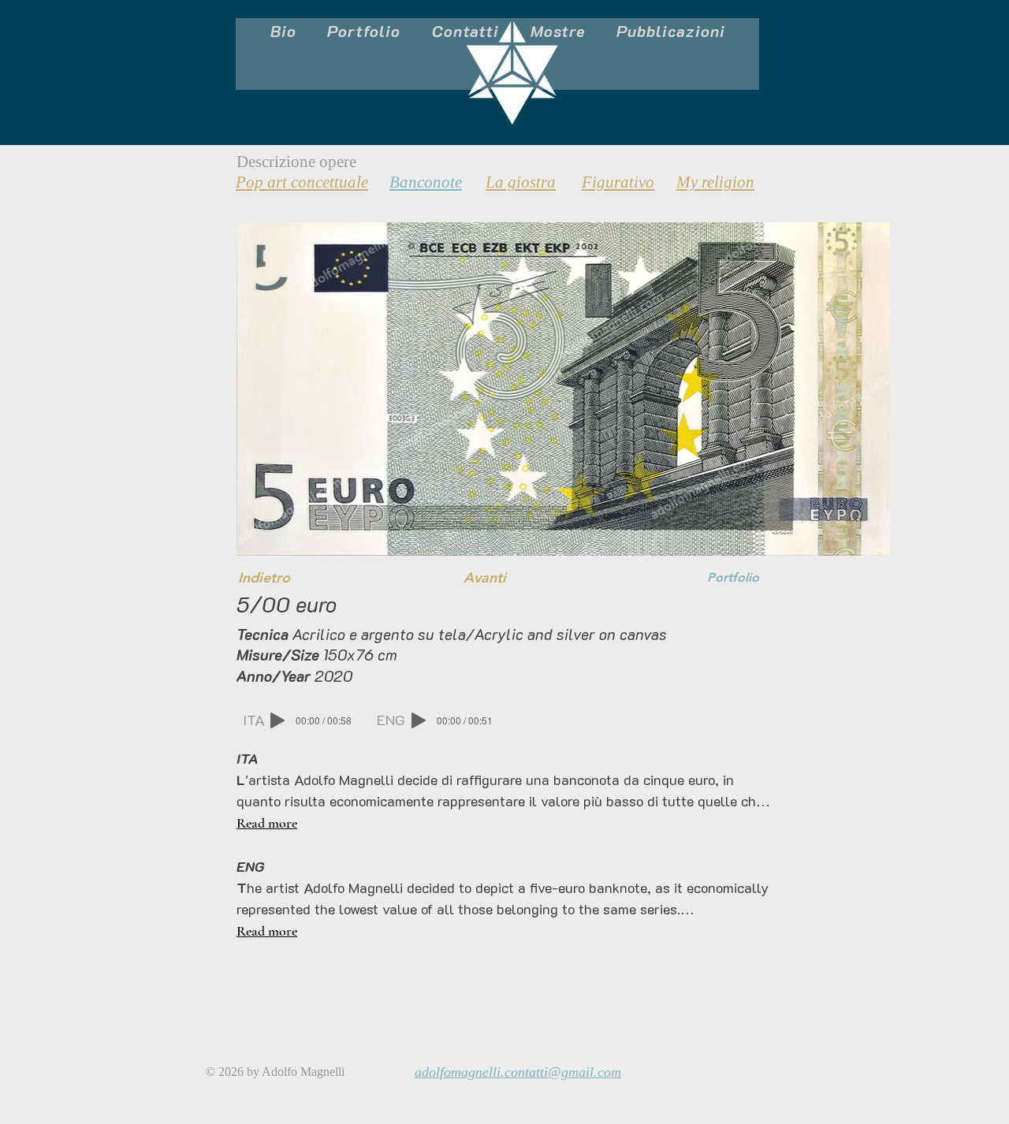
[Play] (277, 720)
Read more (266, 823)
